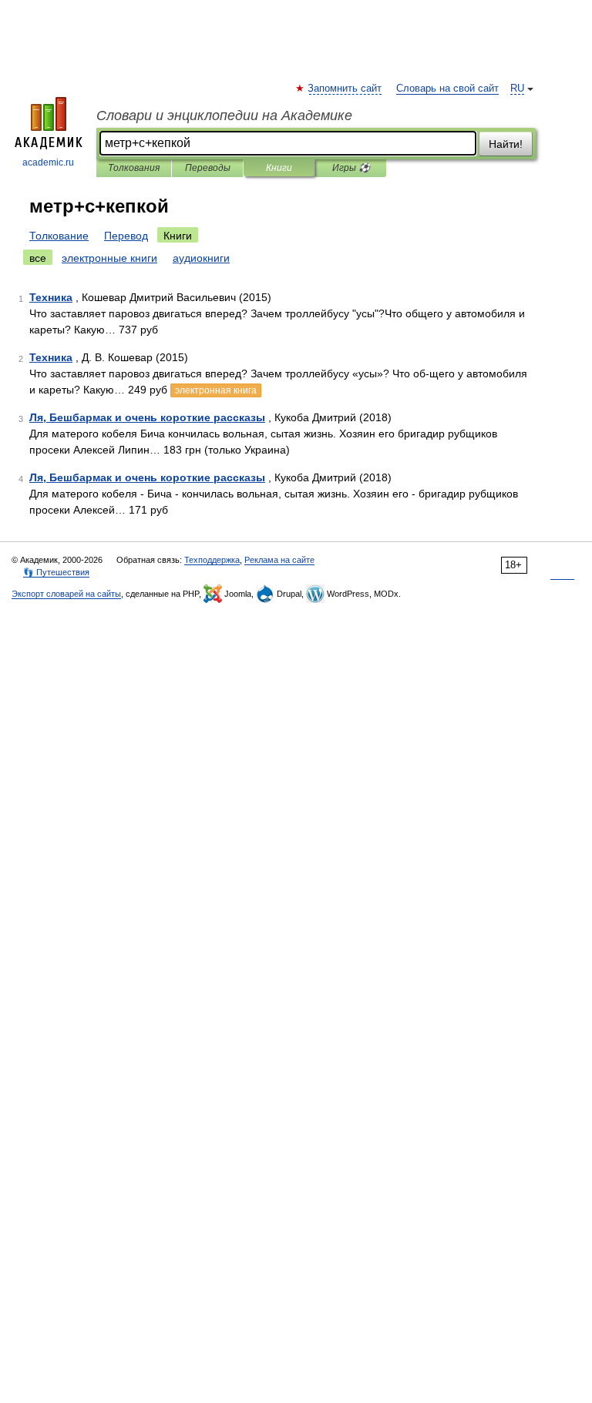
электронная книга (216, 390)
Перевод (126, 235)
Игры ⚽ (351, 167)
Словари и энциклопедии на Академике (224, 115)
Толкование (59, 235)
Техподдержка (212, 559)
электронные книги (109, 258)
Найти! (506, 144)
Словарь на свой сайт (447, 88)
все (37, 258)
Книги (279, 167)
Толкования (134, 167)
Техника (50, 297)
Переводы (207, 167)
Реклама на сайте (279, 559)
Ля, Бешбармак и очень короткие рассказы (147, 417)
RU (517, 88)
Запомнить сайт (345, 88)
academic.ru (48, 162)
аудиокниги (201, 258)
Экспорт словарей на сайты (66, 593)
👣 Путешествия (56, 572)
